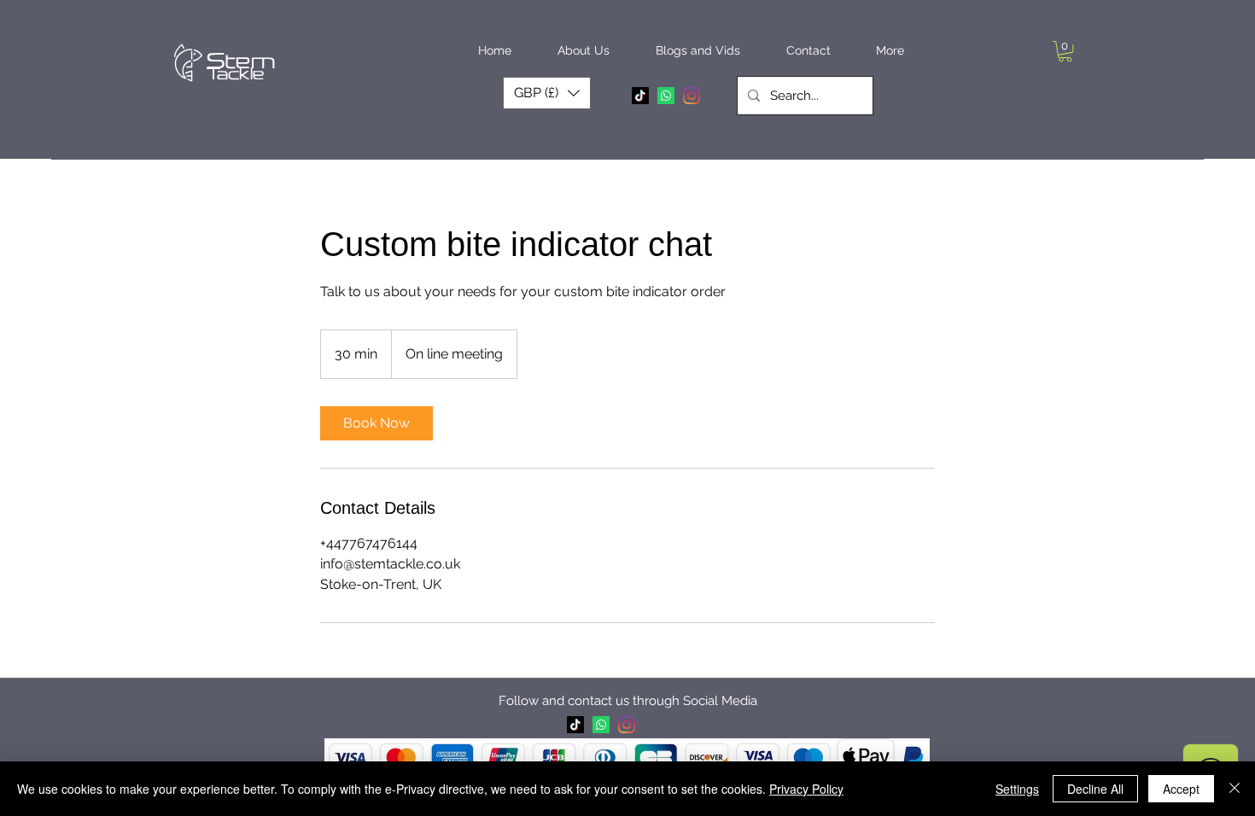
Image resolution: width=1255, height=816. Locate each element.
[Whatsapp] (665, 95)
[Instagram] (691, 95)
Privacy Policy (806, 788)
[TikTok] (640, 95)
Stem (241, 61)
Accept (1181, 788)
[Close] (1234, 788)
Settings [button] (1017, 788)
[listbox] (547, 93)
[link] (376, 423)
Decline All (1095, 788)
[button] (583, 50)
